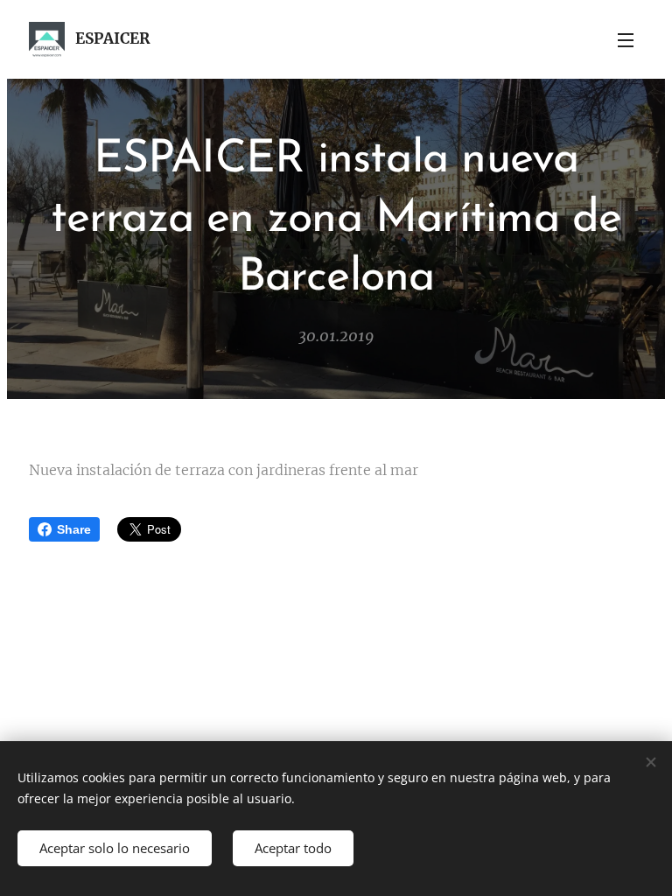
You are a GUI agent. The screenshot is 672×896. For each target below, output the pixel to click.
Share (74, 529)
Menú (625, 39)
